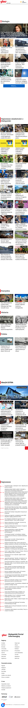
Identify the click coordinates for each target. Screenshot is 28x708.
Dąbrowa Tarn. (5, 650)
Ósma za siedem (5, 677)
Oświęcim (9, 217)
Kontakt (3, 689)
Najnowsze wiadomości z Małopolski (12, 120)
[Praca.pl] (4, 696)
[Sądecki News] (11, 696)
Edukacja (24, 402)
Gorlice (3, 652)
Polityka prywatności (6, 687)
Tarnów (16, 654)
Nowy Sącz (9, 141)
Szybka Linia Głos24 (6, 675)
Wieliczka (17, 658)
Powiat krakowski (8, 232)
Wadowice (17, 656)
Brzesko (10, 186)
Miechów (3, 656)
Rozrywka (5, 291)
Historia (4, 312)
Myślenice (3, 658)
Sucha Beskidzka (19, 652)
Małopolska (24, 171)
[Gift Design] (4, 699)
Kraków (10, 125)
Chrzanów (3, 648)
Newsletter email (5, 684)
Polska (4, 334)
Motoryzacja (23, 417)
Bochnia (24, 247)
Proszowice (17, 650)
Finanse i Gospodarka (21, 387)
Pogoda (24, 186)
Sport (10, 156)
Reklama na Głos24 (6, 686)
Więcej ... (14, 86)
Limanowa (3, 654)
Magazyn (3, 667)
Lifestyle (3, 669)
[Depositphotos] (17, 696)
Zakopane (24, 217)
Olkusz (16, 645)
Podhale (24, 125)
